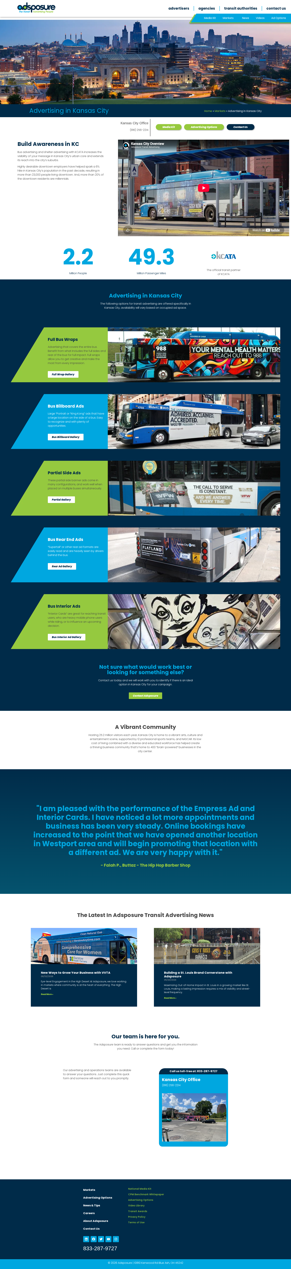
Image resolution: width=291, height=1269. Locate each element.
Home (208, 111)
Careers (89, 1213)
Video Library (136, 1205)
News (245, 18)
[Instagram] (116, 1239)
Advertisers (178, 8)
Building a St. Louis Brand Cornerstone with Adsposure (198, 974)
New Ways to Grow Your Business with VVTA (75, 972)
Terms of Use (136, 1222)
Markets (228, 18)
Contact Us (276, 8)
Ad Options (278, 18)
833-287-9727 (100, 1248)
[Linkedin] (86, 1239)
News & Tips (91, 1205)
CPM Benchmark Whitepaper (146, 1194)
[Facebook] (94, 1239)
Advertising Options (97, 1198)
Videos (260, 18)
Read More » (47, 994)
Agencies (206, 8)
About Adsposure (95, 1221)
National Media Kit (139, 1188)
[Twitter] (101, 1239)
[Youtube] (108, 1239)
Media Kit (210, 18)
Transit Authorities (240, 8)
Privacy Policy (136, 1217)
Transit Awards (137, 1211)
